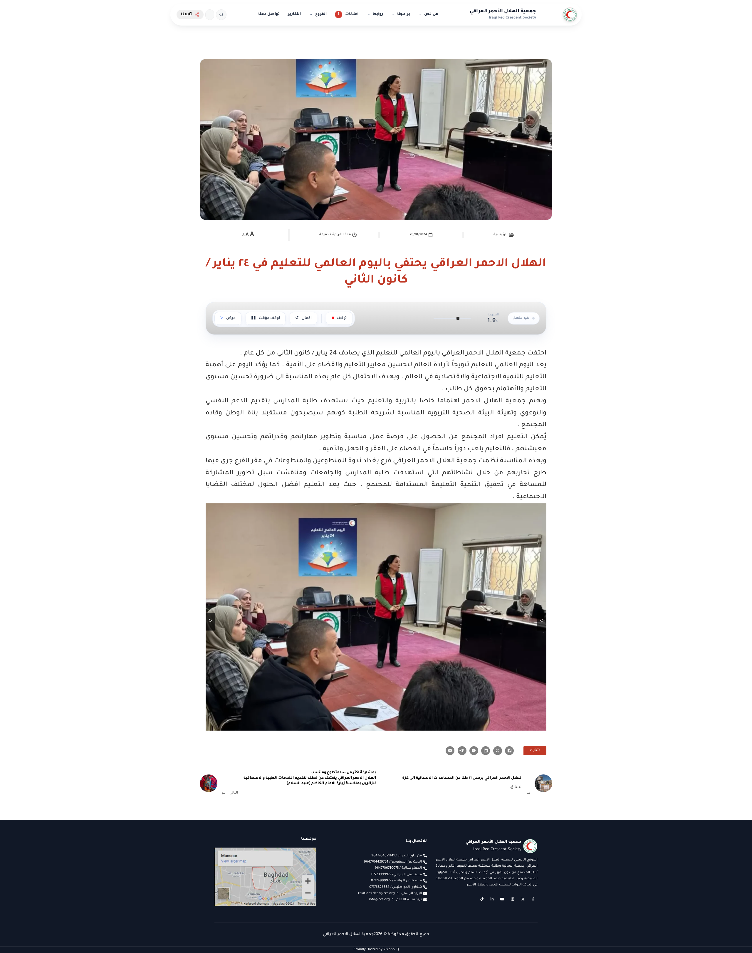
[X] (497, 750)
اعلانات (351, 14)
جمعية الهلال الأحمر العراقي (503, 11)
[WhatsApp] (473, 750)
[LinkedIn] (485, 750)
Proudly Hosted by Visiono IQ (376, 949)
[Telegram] (462, 750)
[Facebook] (509, 750)
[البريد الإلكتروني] (450, 750)
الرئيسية (501, 234)
